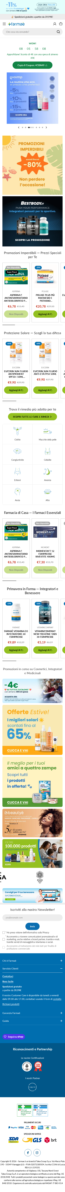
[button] (22, 127)
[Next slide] (46, 127)
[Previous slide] (19, 127)
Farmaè (16, 627)
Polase (45, 291)
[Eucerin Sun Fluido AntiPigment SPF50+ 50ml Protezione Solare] (16, 352)
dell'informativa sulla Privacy (36, 932)
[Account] (55, 24)
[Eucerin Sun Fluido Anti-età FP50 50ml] (45, 352)
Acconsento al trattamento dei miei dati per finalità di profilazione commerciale (31, 947)
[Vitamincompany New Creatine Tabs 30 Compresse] (45, 612)
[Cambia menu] (4, 24)
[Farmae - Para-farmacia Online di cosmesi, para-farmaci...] (32, 691)
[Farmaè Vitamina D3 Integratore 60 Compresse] (16, 612)
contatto (57, 999)
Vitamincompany (45, 627)
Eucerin (16, 367)
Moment (45, 547)
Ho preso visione (28, 932)
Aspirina (16, 291)
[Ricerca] (58, 32)
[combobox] (32, 31)
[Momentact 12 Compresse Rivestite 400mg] (45, 532)
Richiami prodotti (10, 1004)
